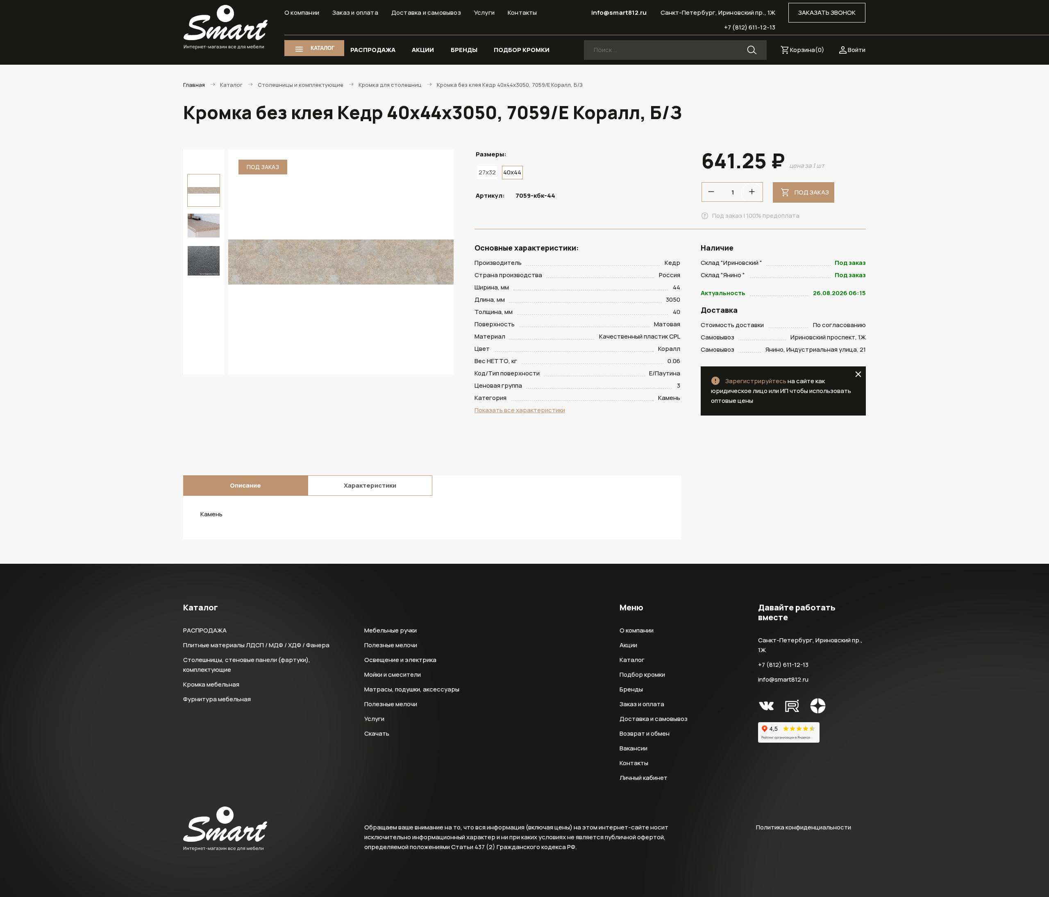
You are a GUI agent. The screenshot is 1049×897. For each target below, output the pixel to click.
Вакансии (633, 748)
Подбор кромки (642, 674)
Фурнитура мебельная (217, 699)
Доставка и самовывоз (426, 12)
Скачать (376, 733)
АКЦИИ (423, 49)
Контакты (522, 12)
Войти (856, 49)
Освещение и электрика (400, 659)
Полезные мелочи (390, 645)
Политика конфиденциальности (803, 827)
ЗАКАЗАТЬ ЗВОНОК (827, 12)
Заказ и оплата (355, 12)
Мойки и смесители (392, 674)
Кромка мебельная (211, 684)
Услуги (484, 12)
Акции (628, 645)
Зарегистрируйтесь (755, 381)
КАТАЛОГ (322, 48)
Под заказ (812, 192)
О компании (301, 12)
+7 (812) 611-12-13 (749, 27)
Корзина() (807, 49)
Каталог (632, 659)
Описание (245, 485)
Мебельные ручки (390, 630)
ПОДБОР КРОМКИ (521, 49)
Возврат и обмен (645, 733)
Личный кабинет (644, 777)
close (858, 374)
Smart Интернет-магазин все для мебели (226, 27)
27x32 (487, 172)
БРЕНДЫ (464, 49)
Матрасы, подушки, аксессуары (411, 689)
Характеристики (370, 485)
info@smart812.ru (619, 12)
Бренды (631, 689)
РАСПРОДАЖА (372, 49)
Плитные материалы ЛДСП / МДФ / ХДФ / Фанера (256, 645)
